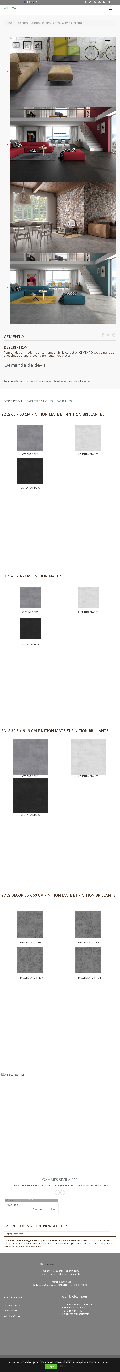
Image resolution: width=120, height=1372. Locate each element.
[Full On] (9, 8)
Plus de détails (68, 1366)
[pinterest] (99, 2)
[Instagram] (90, 2)
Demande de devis (25, 365)
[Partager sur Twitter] (108, 335)
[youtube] (95, 2)
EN (36, 1)
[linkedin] (104, 2)
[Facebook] (85, 2)
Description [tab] (13, 401)
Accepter (50, 1366)
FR (28, 1)
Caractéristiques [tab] (40, 401)
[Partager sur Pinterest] (113, 335)
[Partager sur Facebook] (103, 335)
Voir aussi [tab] (65, 401)
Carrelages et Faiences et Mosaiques (34, 380)
